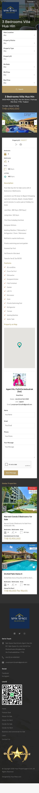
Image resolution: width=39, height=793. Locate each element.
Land (4, 735)
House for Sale (7, 716)
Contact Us (6, 739)
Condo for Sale (7, 724)
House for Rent (7, 720)
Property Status (9, 40)
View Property (19, 508)
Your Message (9, 443)
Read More (19, 395)
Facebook (5, 673)
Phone (6, 432)
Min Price (7, 72)
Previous (3, 122)
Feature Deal (6, 712)
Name (6, 410)
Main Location (9, 32)
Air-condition (11, 267)
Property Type (9, 48)
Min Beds (7, 64)
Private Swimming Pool (14, 303)
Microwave (10, 295)
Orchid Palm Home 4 (13, 574)
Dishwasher (10, 275)
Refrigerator (11, 307)
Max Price (7, 80)
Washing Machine (12, 315)
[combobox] (19, 35)
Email (6, 421)
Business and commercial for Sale (13, 732)
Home (4, 709)
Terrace (9, 311)
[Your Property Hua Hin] (20, 619)
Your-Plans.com (16, 777)
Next (35, 122)
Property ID (8, 56)
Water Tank (10, 319)
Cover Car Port (11, 271)
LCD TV (9, 291)
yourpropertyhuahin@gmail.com (21, 404)
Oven (8, 299)
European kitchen (12, 279)
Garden (9, 287)
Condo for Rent (7, 728)
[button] (21, 347)
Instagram (5, 676)
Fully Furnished (12, 283)
